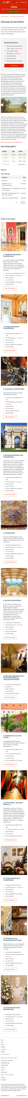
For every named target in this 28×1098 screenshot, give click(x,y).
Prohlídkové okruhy (5, 1062)
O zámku (3, 1077)
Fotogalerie (3, 1079)
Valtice (14, 7)
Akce (2, 1042)
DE (17, 2)
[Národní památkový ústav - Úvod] (6, 2)
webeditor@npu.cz (5, 1095)
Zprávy (2, 1044)
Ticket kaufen (14, 65)
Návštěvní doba (4, 1065)
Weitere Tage (18, 48)
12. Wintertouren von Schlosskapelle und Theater (12, 939)
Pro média (3, 1049)
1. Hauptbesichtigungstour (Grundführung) (12, 255)
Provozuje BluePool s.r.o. (21, 1095)
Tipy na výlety (4, 1072)
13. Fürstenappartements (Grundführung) (11, 1008)
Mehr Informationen (10, 288)
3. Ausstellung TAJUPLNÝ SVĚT (13, 389)
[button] (2, 105)
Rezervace (3, 1067)
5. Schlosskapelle (9, 533)
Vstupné (3, 1069)
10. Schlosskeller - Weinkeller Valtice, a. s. (13, 803)
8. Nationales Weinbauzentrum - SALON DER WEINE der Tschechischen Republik (14, 677)
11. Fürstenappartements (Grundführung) (11, 879)
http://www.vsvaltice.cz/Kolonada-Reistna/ (12, 142)
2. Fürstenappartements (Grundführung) (11, 327)
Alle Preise (17, 53)
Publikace (3, 1047)
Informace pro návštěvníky (7, 1060)
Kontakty (3, 1051)
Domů (2, 1040)
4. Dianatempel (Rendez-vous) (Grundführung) (13, 456)
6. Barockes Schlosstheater (12, 600)
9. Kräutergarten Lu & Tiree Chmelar (12, 736)
